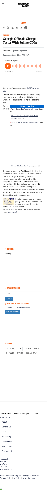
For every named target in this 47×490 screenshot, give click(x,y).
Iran (19, 349)
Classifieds (6, 441)
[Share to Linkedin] (12, 28)
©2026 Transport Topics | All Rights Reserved (19, 475)
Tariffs (20, 353)
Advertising (6, 436)
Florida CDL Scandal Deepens (22, 166)
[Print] (25, 28)
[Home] (23, 4)
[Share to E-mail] (17, 28)
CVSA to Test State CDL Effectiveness (24, 122)
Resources (6, 446)
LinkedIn (3, 467)
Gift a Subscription (23, 308)
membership (6, 35)
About (4, 422)
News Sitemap (29, 478)
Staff (4, 431)
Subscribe (8, 308)
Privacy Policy (6, 478)
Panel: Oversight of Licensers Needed (24, 109)
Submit (9, 299)
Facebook (4, 459)
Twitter (3, 461)
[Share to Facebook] (4, 28)
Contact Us (7, 427)
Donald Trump (32, 353)
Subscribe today (13, 212)
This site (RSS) (6, 469)
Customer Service (9, 451)
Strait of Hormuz (31, 349)
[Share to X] (8, 28)
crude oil (10, 349)
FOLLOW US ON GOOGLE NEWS (12, 312)
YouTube (4, 464)
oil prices (10, 353)
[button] (21, 28)
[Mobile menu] (3, 3)
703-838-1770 (5, 417)
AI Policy (17, 478)
